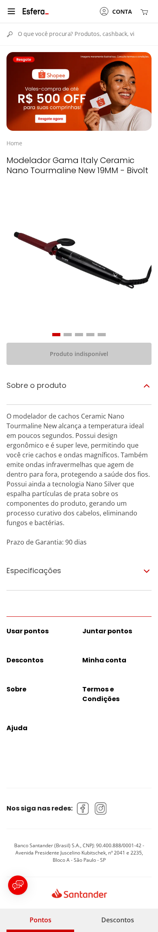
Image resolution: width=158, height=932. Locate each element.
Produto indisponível (79, 354)
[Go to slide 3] (79, 334)
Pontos (40, 919)
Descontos (117, 919)
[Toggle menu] (11, 11)
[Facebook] (83, 808)
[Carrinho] (146, 11)
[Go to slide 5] (102, 334)
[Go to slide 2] (68, 334)
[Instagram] (101, 808)
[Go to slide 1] (56, 334)
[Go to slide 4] (90, 334)
